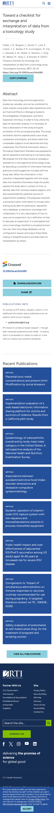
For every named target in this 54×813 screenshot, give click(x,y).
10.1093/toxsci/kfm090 (15, 271)
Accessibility (39, 708)
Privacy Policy (39, 690)
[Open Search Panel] (44, 3)
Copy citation (18, 78)
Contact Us (38, 712)
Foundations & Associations (15, 698)
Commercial (8, 694)
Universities (8, 705)
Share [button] (24, 292)
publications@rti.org (18, 322)
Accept (28, 808)
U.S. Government (10, 690)
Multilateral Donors (11, 701)
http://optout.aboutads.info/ (15, 804)
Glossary (37, 701)
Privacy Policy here (37, 799)
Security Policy (40, 694)
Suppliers (7, 708)
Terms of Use (39, 705)
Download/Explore (29, 283)
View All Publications (27, 654)
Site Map (37, 698)
